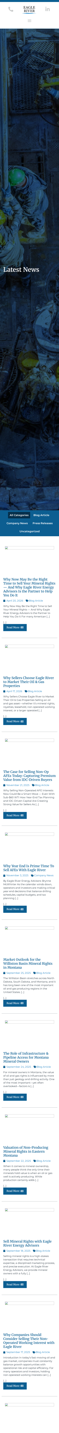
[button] (29, 21)
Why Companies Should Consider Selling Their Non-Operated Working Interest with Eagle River (28, 1341)
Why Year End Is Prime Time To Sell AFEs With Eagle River (28, 868)
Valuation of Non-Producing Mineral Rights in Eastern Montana (25, 1151)
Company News (17, 523)
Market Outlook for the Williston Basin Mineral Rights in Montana (27, 963)
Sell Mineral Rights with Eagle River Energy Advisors (27, 1243)
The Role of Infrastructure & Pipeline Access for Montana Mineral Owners (26, 1057)
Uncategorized (30, 531)
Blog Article (41, 515)
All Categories (19, 515)
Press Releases (43, 523)
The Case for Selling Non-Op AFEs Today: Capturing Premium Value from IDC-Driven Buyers (29, 776)
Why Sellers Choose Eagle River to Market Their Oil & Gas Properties (28, 682)
